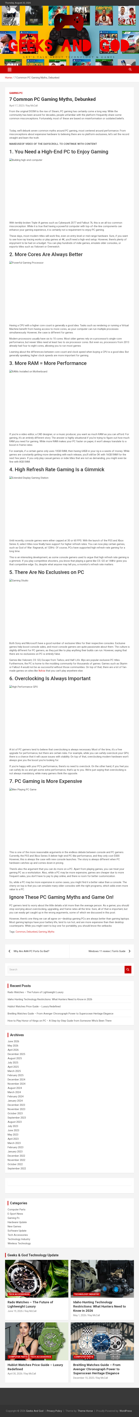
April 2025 (13, 1066)
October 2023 (15, 1113)
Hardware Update (17, 1222)
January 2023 (15, 1151)
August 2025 (15, 1058)
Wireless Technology (19, 1243)
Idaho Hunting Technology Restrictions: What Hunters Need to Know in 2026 (50, 999)
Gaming (42, 931)
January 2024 (15, 1100)
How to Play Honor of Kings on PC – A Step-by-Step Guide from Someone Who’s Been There (60, 1020)
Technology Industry (19, 1239)
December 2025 (16, 1054)
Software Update (17, 1230)
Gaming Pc (16, 93)
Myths (51, 931)
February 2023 (15, 1147)
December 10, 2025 (83, 1377)
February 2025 (15, 1075)
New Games (14, 1226)
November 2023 (16, 1109)
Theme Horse (85, 1410)
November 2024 (16, 1083)
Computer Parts (16, 1209)
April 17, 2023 (16, 105)
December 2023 (16, 1104)
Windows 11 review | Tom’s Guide (106, 951)
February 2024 (15, 1096)
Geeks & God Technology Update (32, 1255)
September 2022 (17, 1168)
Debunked (32, 931)
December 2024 (16, 1079)
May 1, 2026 (79, 1315)
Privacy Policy (54, 1410)
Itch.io (41, 670)
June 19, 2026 (15, 1311)
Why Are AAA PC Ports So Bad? (31, 951)
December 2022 (16, 1155)
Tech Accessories (18, 1234)
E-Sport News (15, 1213)
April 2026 (13, 1049)
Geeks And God (34, 1410)
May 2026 (13, 1045)
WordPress (126, 1410)
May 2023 (13, 1134)
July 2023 (13, 1126)
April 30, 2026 (15, 1373)
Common (21, 931)
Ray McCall (32, 105)
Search (128, 969)
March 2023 (14, 1143)
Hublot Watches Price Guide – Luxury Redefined (34, 1006)
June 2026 (13, 1041)
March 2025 (14, 1071)
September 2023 (17, 1117)
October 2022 (15, 1164)
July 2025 (13, 1062)
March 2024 (14, 1092)
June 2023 (13, 1130)
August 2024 (15, 1088)
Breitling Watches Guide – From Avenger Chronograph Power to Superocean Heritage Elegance (60, 1013)
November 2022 (16, 1160)
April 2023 (13, 1138)
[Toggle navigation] (9, 69)
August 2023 (15, 1121)
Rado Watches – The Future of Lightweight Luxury (35, 992)
